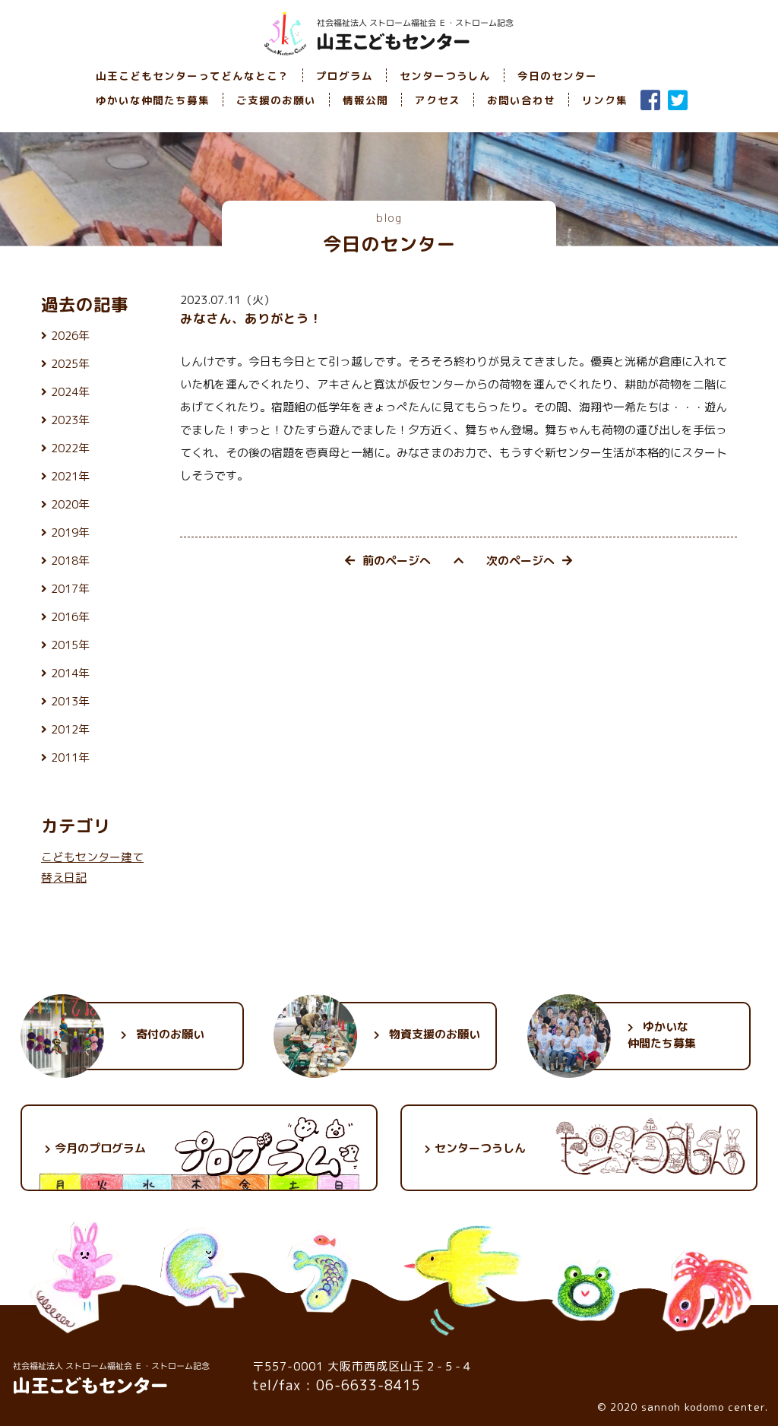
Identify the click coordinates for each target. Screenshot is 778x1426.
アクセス (437, 100)
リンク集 (605, 100)
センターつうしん (445, 75)
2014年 (70, 673)
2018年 (70, 561)
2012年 (70, 729)
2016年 (70, 617)
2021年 (70, 476)
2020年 (70, 504)
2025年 (70, 364)
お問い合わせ (521, 100)
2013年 (70, 701)
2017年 (70, 589)
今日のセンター (557, 75)
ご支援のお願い (276, 100)
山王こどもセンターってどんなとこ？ (192, 75)
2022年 (70, 448)
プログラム (344, 75)
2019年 (70, 532)
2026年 (70, 336)
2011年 (70, 757)
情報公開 (365, 100)
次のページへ (520, 561)
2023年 (70, 420)
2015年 (70, 645)
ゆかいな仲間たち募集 (153, 100)
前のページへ (396, 561)
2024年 (70, 392)
